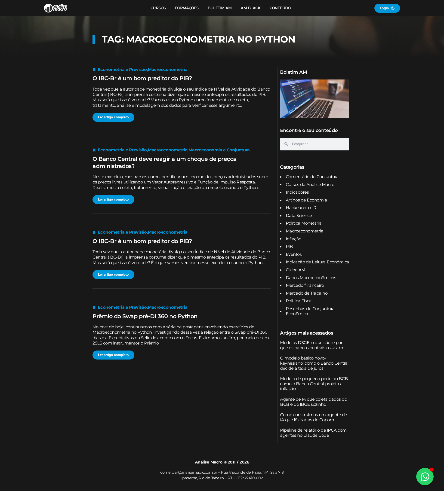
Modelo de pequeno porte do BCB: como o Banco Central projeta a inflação (314, 383)
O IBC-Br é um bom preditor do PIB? (142, 78)
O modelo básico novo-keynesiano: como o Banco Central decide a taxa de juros (314, 363)
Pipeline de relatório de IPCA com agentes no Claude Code (313, 433)
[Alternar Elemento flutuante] (425, 476)
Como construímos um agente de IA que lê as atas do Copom (313, 417)
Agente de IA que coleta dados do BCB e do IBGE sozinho (313, 402)
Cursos (158, 8)
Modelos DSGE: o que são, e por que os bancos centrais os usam (311, 345)
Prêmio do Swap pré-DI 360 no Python (144, 316)
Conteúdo (280, 8)
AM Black (250, 8)
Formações (187, 8)
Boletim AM (219, 8)
